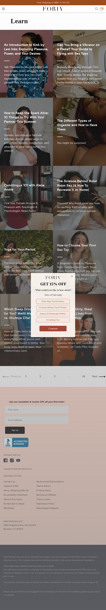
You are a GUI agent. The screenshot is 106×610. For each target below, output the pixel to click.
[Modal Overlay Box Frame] (53, 305)
